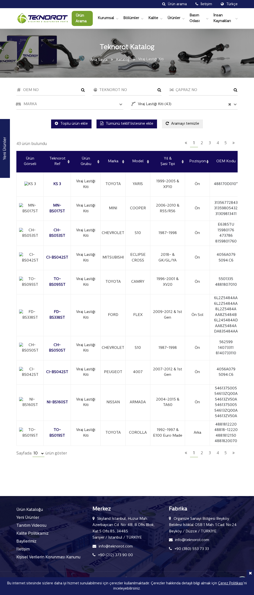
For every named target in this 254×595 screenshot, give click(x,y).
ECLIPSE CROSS (138, 257)
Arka (197, 433)
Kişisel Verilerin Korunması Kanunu (48, 557)
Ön (197, 184)
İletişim (23, 549)
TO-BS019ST (57, 433)
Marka (113, 161)
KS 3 (57, 184)
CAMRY (137, 282)
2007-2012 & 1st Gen (167, 372)
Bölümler (131, 18)
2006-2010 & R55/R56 (167, 208)
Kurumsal (106, 18)
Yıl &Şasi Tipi (167, 161)
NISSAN (113, 402)
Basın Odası (195, 18)
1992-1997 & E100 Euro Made (167, 433)
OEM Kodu (226, 161)
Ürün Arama (81, 18)
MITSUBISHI (113, 258)
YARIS (138, 184)
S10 (138, 233)
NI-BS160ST (57, 402)
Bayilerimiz (26, 542)
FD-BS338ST (57, 315)
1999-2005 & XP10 (167, 184)
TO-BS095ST (57, 282)
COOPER (138, 208)
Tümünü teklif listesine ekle (129, 124)
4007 (138, 372)
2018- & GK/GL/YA (168, 257)
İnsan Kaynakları (222, 18)
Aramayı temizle (184, 124)
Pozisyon (197, 161)
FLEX (138, 315)
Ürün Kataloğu (29, 510)
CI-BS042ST (57, 258)
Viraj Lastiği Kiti (85, 184)
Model (138, 161)
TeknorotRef (57, 161)
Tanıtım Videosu (31, 526)
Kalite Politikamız (32, 534)
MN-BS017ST (57, 208)
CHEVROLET (113, 233)
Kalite (153, 18)
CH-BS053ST (57, 233)
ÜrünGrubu (86, 161)
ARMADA (138, 402)
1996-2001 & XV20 (168, 282)
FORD (113, 315)
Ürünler (173, 18)
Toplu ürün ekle (73, 124)
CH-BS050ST (57, 348)
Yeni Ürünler (27, 518)
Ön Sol (197, 315)
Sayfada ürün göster (41, 453)
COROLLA (138, 433)
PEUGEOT (113, 372)
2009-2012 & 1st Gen (167, 315)
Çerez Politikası (230, 583)
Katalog (122, 60)
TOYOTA (113, 184)
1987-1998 (168, 233)
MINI (113, 208)
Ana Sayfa (98, 60)
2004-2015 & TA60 (167, 402)
